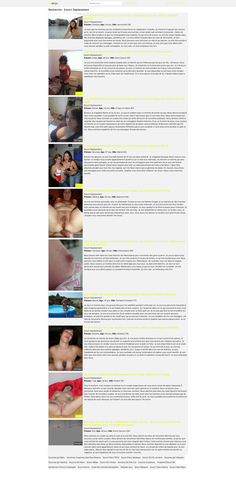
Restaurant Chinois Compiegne (62, 467)
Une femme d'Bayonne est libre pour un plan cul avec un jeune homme (127, 190)
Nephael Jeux (127, 467)
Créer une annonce (176, 3)
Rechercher (130, 3)
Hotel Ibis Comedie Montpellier (105, 467)
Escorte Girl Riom (77, 462)
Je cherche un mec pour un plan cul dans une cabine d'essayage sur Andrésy (131, 327)
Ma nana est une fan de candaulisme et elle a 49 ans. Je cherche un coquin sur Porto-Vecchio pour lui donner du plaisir (132, 423)
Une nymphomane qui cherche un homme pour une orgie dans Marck (126, 145)
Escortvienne (83, 467)
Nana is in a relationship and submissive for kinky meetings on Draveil (126, 374)
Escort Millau (92, 462)
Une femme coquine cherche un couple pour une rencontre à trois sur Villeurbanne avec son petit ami (134, 243)
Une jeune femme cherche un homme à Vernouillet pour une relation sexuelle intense (131, 17)
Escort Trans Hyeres (159, 467)
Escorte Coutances (146, 462)
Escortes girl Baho (57, 457)
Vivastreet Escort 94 (166, 462)
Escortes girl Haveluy (58, 462)
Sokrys (54, 3)
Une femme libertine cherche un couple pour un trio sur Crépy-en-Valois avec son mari (134, 100)
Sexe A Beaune (141, 467)
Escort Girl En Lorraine (152, 457)
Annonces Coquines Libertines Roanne (84, 457)
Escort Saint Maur (177, 467)
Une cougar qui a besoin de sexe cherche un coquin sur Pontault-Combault (130, 294)
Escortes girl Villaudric (174, 457)
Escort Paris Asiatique (130, 457)
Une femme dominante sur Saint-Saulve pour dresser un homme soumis (128, 51)
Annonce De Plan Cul (127, 462)
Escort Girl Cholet (108, 462)
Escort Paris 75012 (111, 457)
